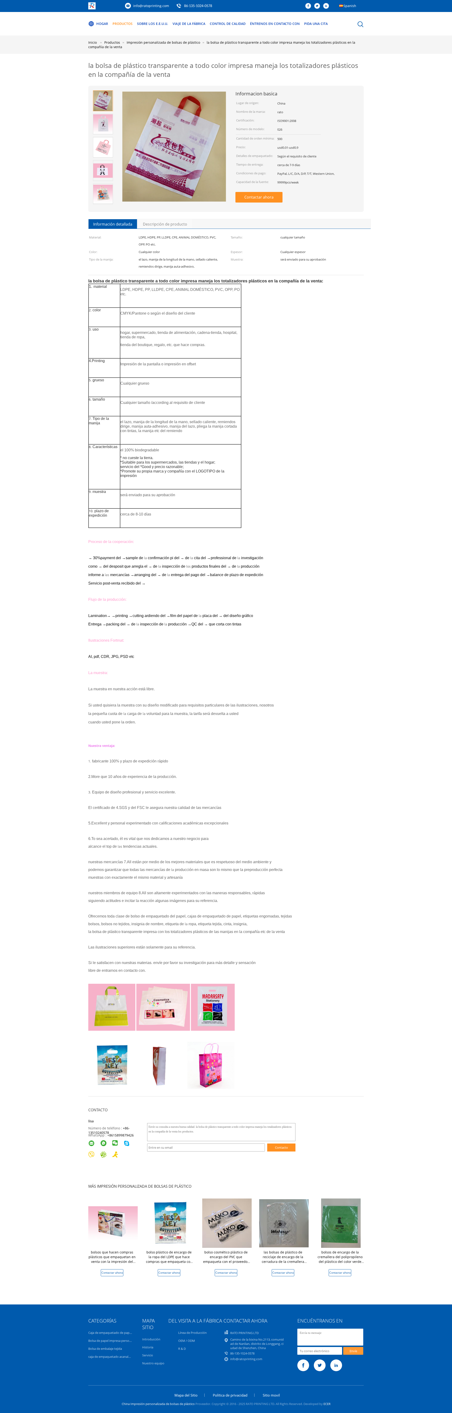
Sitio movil (271, 1395)
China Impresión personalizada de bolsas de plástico (158, 1404)
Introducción (151, 1339)
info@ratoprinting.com (151, 6)
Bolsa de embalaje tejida (105, 1349)
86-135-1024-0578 (198, 6)
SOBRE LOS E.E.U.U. (152, 23)
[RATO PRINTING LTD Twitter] (318, 6)
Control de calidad (228, 23)
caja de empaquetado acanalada (110, 1356)
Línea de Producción (192, 1333)
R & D (182, 1349)
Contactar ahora (259, 197)
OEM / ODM (186, 1341)
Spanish (349, 6)
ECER (327, 1404)
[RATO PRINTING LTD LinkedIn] (327, 6)
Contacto (281, 1147)
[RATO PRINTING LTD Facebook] (309, 6)
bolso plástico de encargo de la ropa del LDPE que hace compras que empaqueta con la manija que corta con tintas (169, 1259)
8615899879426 (121, 1135)
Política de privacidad (230, 1395)
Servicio (147, 1355)
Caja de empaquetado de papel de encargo (118, 1333)
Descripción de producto (165, 224)
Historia (147, 1347)
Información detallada (112, 224)
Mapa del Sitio (186, 1395)
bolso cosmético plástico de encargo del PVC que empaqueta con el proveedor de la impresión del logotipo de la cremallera (226, 1261)
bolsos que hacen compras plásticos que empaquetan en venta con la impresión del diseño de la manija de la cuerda (112, 1261)
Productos (123, 23)
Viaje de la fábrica (189, 23)
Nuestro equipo (153, 1363)
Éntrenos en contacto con (275, 23)
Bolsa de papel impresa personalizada (114, 1341)
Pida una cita (316, 23)
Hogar (102, 23)
